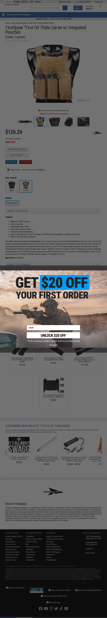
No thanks (53, 345)
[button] (53, 337)
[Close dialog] (3, 274)
